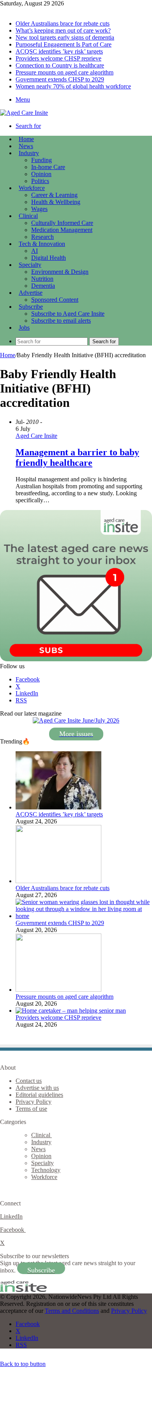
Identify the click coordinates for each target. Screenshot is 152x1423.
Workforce (32, 188)
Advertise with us (37, 1087)
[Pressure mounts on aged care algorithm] (58, 989)
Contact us (29, 1080)
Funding (41, 160)
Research (42, 236)
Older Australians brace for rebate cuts (63, 23)
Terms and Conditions (72, 1310)
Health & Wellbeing (55, 202)
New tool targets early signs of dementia (65, 37)
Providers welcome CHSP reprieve (58, 58)
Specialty (30, 264)
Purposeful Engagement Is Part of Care (63, 44)
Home (7, 355)
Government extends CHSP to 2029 (60, 79)
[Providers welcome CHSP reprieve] (71, 1010)
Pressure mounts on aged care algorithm (64, 72)
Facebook (13, 1229)
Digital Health (48, 257)
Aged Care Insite (36, 435)
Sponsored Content (54, 299)
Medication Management (61, 230)
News (26, 146)
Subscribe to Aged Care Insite (67, 313)
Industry (29, 153)
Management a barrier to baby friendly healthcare (77, 457)
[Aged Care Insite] (24, 112)
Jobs (24, 327)
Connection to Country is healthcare (60, 65)
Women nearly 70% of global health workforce (73, 86)
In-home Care (48, 167)
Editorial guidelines (39, 1094)
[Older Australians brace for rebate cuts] (58, 881)
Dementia (43, 285)
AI (34, 250)
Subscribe (31, 306)
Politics (40, 181)
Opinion (41, 174)
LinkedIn (11, 1216)
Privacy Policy (33, 1101)
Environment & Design (59, 271)
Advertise (30, 292)
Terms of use (31, 1108)
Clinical (28, 216)
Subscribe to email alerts (61, 320)
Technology (45, 1170)
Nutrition (42, 278)
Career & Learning (54, 195)
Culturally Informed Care (62, 223)
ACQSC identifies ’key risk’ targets (59, 51)
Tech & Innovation (42, 243)
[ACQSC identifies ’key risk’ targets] (58, 807)
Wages (39, 209)
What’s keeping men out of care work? (63, 30)
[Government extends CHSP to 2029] (84, 916)
